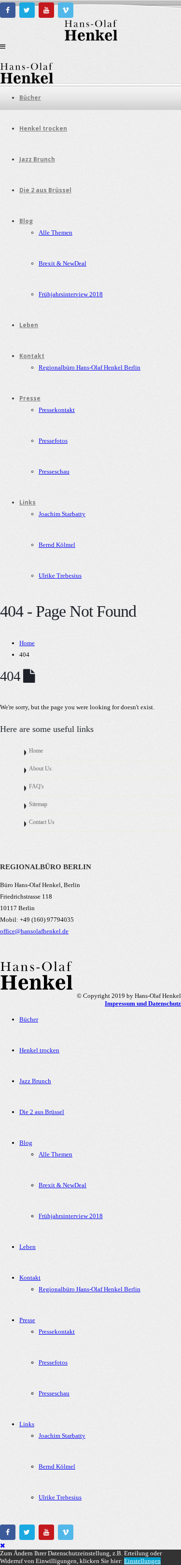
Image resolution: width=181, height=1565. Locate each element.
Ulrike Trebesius (60, 575)
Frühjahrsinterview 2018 (71, 294)
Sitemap (38, 804)
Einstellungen (142, 1561)
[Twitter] (27, 10)
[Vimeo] (65, 10)
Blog (26, 221)
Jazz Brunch (37, 159)
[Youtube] (46, 10)
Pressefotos (53, 440)
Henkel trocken (43, 128)
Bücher (30, 97)
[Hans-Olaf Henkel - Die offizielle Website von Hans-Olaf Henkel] (90, 38)
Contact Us (42, 822)
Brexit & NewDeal (62, 263)
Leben (28, 325)
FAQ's (36, 786)
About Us (40, 769)
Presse (30, 398)
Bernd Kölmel (57, 544)
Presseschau (54, 471)
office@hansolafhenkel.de (34, 931)
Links (27, 502)
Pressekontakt (57, 409)
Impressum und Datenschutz (143, 1003)
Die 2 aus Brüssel (45, 190)
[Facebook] (7, 10)
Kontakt (31, 356)
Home (36, 751)
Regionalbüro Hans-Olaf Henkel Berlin (89, 367)
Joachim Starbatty (62, 513)
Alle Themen (55, 232)
